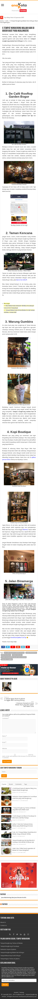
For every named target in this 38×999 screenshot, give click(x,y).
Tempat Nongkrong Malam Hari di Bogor (12, 952)
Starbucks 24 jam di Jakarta (8, 949)
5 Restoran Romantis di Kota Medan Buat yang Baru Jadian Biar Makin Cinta (24, 704)
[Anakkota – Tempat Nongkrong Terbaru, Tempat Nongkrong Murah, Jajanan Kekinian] (19, 6)
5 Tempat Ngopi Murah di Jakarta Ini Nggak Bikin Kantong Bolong (14, 699)
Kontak (16, 992)
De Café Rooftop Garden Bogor (14, 652)
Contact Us (3, 925)
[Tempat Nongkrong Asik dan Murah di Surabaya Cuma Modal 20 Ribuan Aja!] (6, 842)
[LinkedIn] (20, 934)
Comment (5, 718)
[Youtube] (24, 934)
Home (2, 21)
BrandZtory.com (32, 996)
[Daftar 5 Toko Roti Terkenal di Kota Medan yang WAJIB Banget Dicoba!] (6, 826)
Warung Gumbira (7, 659)
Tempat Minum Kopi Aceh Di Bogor (10, 955)
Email (4, 742)
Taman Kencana (17, 655)
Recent (11, 784)
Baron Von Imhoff (21, 280)
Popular (4, 784)
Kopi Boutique (6, 655)
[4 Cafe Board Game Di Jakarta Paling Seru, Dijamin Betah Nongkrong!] (6, 790)
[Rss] (10, 934)
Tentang (21, 992)
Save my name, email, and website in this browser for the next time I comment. (19, 756)
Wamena (25, 529)
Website (4, 748)
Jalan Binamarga (31, 652)
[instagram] (28, 934)
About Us (3, 922)
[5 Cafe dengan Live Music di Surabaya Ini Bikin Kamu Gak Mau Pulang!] (6, 818)
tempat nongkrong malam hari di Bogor (14, 657)
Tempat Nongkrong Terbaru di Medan (11, 943)
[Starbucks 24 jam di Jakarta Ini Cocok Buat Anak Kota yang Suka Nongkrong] (6, 801)
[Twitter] (17, 934)
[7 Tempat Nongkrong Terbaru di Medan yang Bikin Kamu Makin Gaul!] (6, 810)
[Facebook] (13, 934)
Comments (18, 784)
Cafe (6, 21)
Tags (25, 784)
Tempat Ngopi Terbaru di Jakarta (10, 958)
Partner (4, 904)
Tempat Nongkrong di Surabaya (9, 946)
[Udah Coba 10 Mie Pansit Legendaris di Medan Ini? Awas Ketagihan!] (6, 851)
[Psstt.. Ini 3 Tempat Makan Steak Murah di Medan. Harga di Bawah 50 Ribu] (6, 834)
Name (4, 736)
